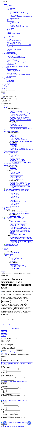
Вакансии (9, 32)
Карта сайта (4, 353)
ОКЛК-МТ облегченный (16, 122)
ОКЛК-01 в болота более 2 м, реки (19, 117)
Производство (11, 8)
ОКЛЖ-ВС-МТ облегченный (18, 202)
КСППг (12, 134)
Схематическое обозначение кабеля (16, 54)
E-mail (3, 374)
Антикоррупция (14, 22)
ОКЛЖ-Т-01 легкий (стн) (17, 179)
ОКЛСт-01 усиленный (16, 137)
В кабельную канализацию (14, 40)
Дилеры (9, 30)
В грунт (9, 39)
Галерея (6, 78)
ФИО (2, 369)
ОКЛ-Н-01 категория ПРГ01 (17, 161)
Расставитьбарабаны (4, 335)
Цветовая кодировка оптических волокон (18, 59)
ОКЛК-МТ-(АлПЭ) (15, 216)
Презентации (10, 80)
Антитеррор (13, 23)
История (9, 5)
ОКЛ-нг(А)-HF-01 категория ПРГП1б (20, 162)
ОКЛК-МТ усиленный (16, 125)
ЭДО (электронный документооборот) (17, 66)
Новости (9, 19)
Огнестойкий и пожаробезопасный (16, 47)
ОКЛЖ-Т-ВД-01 (14, 197)
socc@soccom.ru (5, 97)
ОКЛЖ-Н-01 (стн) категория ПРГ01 (19, 185)
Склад (5, 86)
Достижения (10, 6)
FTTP (8, 50)
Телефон (3, 372)
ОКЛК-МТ (13, 124)
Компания (3, 370)
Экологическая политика (17, 12)
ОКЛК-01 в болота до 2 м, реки (18, 115)
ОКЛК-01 (12, 110)
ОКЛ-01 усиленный (15, 158)
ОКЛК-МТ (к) (14, 145)
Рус (2, 93)
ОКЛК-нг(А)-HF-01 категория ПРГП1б (20, 120)
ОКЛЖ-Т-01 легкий (15, 176)
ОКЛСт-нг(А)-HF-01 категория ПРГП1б (21, 141)
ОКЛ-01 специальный (16, 138)
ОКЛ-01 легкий (14, 155)
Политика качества (15, 11)
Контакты (6, 84)
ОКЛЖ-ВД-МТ (14, 204)
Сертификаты (7, 77)
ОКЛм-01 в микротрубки (17, 159)
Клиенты (9, 29)
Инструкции (10, 64)
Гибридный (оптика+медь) (14, 49)
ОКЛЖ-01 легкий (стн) (16, 175)
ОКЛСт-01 (13, 135)
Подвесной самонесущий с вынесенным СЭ (19, 45)
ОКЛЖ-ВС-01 (14, 193)
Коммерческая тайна (15, 25)
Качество (9, 9)
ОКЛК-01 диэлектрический (17, 114)
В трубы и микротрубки (13, 42)
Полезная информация (10, 53)
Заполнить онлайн (6, 426)
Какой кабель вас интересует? (9, 412)
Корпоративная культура (13, 33)
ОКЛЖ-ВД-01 (14, 196)
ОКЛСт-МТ (13, 144)
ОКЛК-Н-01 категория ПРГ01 (18, 118)
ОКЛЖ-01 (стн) (14, 173)
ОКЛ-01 (12, 156)
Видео (8, 83)
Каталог (6, 38)
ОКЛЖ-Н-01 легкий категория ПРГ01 (20, 183)
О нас (5, 4)
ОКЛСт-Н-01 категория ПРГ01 (18, 139)
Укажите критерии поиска (8, 90)
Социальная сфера (12, 35)
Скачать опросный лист (17, 426)
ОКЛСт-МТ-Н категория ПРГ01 (19, 148)
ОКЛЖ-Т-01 (13, 169)
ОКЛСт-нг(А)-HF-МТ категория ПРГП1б (21, 149)
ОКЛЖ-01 (13, 168)
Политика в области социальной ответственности (19, 14)
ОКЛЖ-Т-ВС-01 (14, 194)
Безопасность (10, 21)
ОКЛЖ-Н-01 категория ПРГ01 (18, 182)
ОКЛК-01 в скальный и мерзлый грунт (20, 113)
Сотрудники (10, 36)
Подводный (10, 46)
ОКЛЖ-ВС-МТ (14, 200)
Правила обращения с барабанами (16, 57)
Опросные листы (11, 63)
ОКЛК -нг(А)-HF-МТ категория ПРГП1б (21, 128)
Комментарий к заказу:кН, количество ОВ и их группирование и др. (13, 376)
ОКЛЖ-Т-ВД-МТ (14, 206)
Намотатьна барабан (4, 332)
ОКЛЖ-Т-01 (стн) (15, 177)
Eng (4, 93)
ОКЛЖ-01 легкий (15, 172)
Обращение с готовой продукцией (16, 62)
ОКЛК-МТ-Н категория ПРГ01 (18, 127)
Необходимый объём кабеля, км (9, 414)
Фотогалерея (10, 81)
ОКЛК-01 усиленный (16, 111)
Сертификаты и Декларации (14, 56)
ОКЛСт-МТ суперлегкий (17, 146)
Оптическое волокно (12, 60)
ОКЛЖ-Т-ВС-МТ (15, 203)
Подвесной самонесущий (14, 43)
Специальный (11, 52)
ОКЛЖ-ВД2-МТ (14, 252)
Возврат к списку (5, 324)
